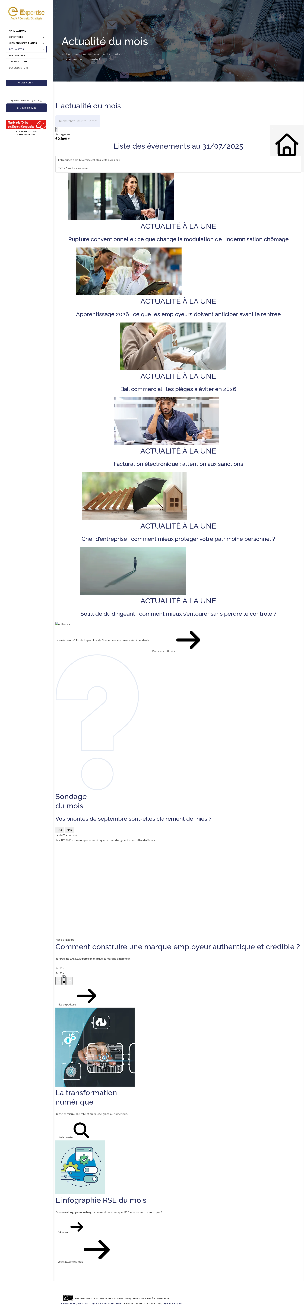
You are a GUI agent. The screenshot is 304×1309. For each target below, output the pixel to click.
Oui (60, 830)
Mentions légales (72, 1303)
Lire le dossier (66, 1137)
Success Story (18, 68)
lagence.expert (173, 1303)
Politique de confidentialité (103, 1303)
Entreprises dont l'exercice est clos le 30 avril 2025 (89, 160)
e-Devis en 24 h (26, 107)
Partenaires (17, 55)
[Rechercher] (56, 129)
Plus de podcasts (67, 1004)
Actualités (16, 49)
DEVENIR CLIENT (19, 61)
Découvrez (64, 1232)
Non (69, 830)
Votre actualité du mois (71, 1261)
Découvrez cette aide (164, 651)
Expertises (16, 37)
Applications (17, 31)
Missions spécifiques (23, 43)
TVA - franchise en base (72, 168)
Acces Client (26, 83)
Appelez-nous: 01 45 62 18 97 (26, 100)
